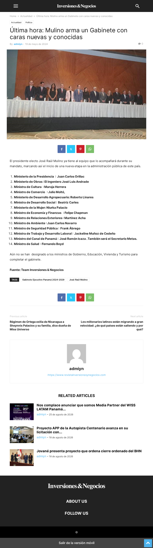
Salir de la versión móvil (76, 543)
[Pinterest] (80, 149)
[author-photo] (76, 363)
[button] (16, 6)
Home (13, 16)
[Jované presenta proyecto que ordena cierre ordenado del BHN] (22, 458)
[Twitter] (71, 149)
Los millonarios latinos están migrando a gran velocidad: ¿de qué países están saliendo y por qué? (111, 325)
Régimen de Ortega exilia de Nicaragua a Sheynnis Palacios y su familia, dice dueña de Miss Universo (40, 325)
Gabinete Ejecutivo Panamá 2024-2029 (43, 279)
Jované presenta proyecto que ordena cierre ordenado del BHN (89, 451)
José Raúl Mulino (78, 279)
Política (29, 22)
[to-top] (148, 541)
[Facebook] (62, 149)
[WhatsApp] (90, 149)
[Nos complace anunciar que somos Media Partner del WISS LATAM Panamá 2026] (22, 412)
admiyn (18, 43)
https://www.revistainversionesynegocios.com (77, 374)
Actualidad (26, 16)
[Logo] (76, 489)
